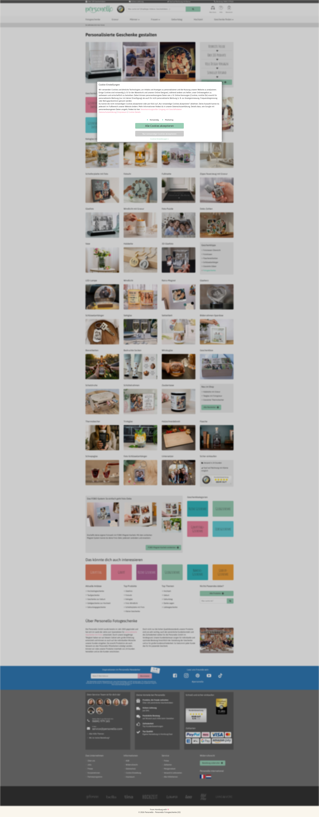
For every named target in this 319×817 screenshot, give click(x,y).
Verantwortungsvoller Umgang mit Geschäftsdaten (161, 109)
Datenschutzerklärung (107, 112)
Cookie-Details (134, 112)
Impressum (122, 112)
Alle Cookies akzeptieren (159, 125)
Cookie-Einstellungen (158, 139)
